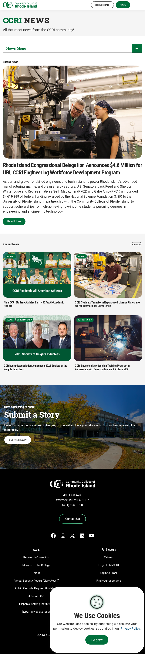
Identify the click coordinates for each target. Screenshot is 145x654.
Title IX (36, 573)
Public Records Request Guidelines (36, 588)
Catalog (108, 557)
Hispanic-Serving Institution (36, 604)
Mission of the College (36, 565)
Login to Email (108, 573)
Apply (123, 4)
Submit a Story (18, 439)
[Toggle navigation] (137, 4)
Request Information (36, 557)
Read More (14, 221)
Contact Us (72, 519)
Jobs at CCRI (36, 596)
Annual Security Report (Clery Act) (35, 580)
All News (136, 244)
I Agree (97, 640)
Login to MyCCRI (109, 565)
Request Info (102, 4)
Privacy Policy (130, 628)
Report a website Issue (36, 611)
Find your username (108, 580)
